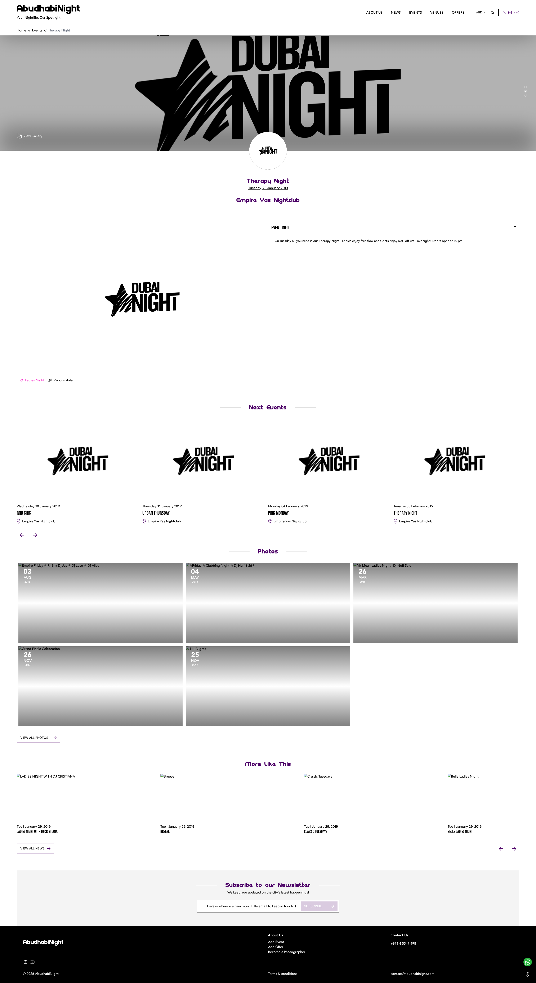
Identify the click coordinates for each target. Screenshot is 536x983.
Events (415, 12)
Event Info (280, 228)
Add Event (276, 942)
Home (21, 30)
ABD (479, 12)
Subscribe (313, 906)
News (396, 12)
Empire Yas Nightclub (268, 200)
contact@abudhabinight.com (412, 973)
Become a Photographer (286, 952)
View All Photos (34, 738)
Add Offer (275, 947)
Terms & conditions (282, 973)
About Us (374, 12)
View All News (32, 848)
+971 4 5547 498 (403, 943)
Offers (458, 12)
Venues (436, 12)
